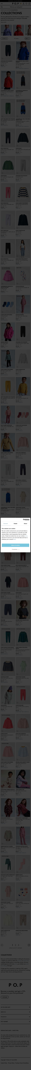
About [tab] (25, 523)
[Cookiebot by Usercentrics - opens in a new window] (23, 520)
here (26, 536)
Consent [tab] (5, 523)
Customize (14, 549)
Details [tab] (15, 523)
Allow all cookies (15, 545)
